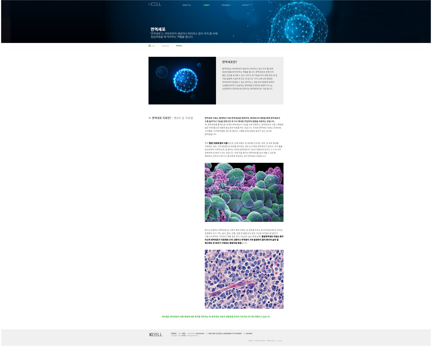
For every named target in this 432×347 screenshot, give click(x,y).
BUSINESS (165, 46)
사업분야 (206, 5)
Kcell (153, 46)
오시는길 (279, 341)
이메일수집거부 (271, 341)
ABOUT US (187, 5)
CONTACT (246, 5)
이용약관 (250, 341)
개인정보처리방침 (260, 341)
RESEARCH (226, 5)
